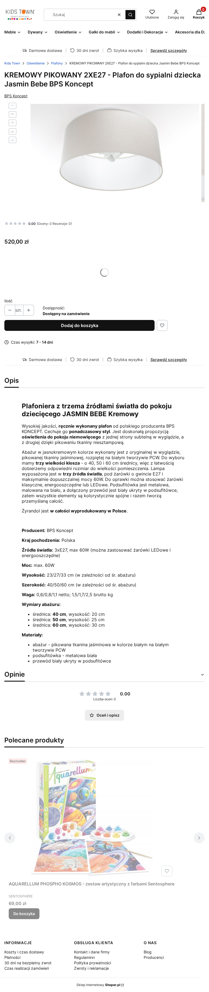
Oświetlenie (36, 63)
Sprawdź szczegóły (168, 50)
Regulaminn (84, 957)
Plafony (57, 63)
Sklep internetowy (98, 985)
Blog (148, 952)
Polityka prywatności (92, 962)
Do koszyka (24, 913)
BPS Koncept (15, 96)
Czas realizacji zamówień (26, 968)
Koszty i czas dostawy (24, 952)
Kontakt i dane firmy (92, 952)
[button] (130, 14)
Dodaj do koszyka (79, 325)
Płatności (12, 957)
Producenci (154, 957)
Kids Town (12, 63)
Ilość (8, 300)
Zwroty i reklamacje (91, 968)
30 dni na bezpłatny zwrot (27, 962)
